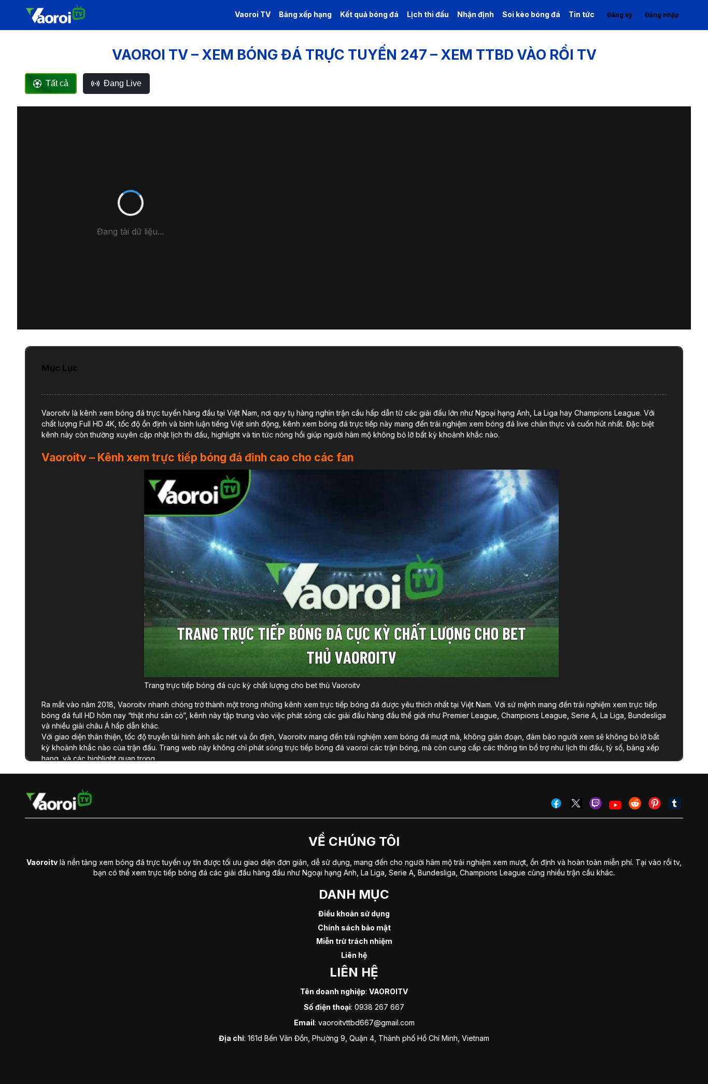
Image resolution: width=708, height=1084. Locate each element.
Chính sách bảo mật (354, 927)
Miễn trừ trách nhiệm (354, 941)
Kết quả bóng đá (369, 14)
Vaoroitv (55, 412)
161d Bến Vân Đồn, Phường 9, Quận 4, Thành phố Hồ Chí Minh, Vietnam (368, 1038)
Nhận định (475, 14)
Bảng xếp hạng (305, 14)
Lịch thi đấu (428, 14)
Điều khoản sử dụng (354, 913)
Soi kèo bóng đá (531, 14)
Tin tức (581, 14)
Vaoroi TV (253, 14)
